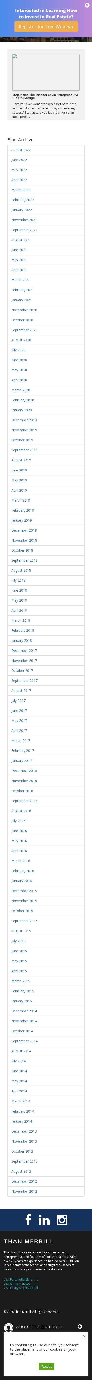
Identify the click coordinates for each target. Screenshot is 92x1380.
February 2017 (22, 750)
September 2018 (24, 560)
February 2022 (22, 199)
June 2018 (19, 590)
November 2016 (24, 780)
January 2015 (21, 1001)
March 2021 (20, 280)
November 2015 (24, 901)
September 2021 (24, 229)
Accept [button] (47, 1366)
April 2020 (19, 380)
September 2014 (24, 1041)
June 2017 (19, 710)
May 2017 (19, 720)
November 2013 (24, 1141)
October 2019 (22, 440)
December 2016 (24, 770)
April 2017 (19, 730)
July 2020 (18, 350)
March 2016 (20, 860)
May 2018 (19, 600)
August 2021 (21, 239)
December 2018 (24, 530)
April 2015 (19, 971)
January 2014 (21, 1121)
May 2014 (19, 1081)
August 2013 (21, 1171)
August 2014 (21, 1051)
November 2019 (24, 430)
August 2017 (21, 690)
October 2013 (22, 1151)
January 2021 (21, 300)
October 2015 (22, 911)
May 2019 (19, 480)
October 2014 (22, 1031)
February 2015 (22, 991)
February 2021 (22, 290)
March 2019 (20, 500)
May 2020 (19, 370)
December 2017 (24, 650)
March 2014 (20, 1101)
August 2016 (21, 810)
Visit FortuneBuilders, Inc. (21, 1279)
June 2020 (19, 360)
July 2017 (18, 700)
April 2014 (19, 1091)
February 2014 (22, 1111)
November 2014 (24, 1021)
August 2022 (21, 149)
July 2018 (18, 580)
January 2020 (21, 410)
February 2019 (22, 510)
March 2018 (20, 620)
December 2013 (24, 1131)
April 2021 (19, 269)
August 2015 (21, 931)
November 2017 (24, 660)
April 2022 (19, 179)
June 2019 (19, 470)
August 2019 (21, 460)
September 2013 (24, 1161)
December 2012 (24, 1181)
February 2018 (22, 630)
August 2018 (21, 570)
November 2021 (24, 219)
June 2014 (19, 1071)
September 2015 (24, 921)
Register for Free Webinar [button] (46, 27)
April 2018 (19, 610)
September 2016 (24, 800)
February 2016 (22, 870)
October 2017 (22, 670)
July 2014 (18, 1061)
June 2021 (19, 249)
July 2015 (18, 941)
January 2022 (21, 209)
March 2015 (20, 981)
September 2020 (24, 330)
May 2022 (19, 169)
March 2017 (20, 740)
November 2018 (24, 540)
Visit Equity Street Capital (21, 1288)
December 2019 (24, 420)
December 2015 (24, 890)
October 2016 (22, 790)
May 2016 (19, 840)
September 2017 (24, 680)
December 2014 (24, 1011)
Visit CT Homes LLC (17, 1284)
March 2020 (20, 390)
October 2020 (22, 320)
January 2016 (21, 880)
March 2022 (20, 189)
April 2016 (19, 850)
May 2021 (19, 259)
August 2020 (21, 340)
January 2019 (21, 520)
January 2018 (21, 640)
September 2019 (24, 450)
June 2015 (19, 951)
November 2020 (24, 310)
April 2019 (19, 490)
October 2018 (22, 550)
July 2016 (18, 820)
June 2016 (19, 830)
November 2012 (24, 1191)
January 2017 (21, 760)
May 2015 (19, 961)
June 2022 (19, 159)
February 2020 (22, 400)
